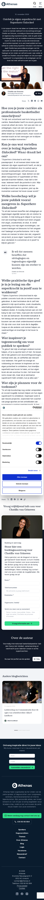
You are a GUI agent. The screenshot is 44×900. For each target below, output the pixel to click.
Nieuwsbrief (22, 854)
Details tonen (33, 470)
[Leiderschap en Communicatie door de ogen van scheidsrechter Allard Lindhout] (22, 692)
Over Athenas (22, 840)
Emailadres (9, 595)
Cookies (22, 888)
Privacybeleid (22, 886)
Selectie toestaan (22, 484)
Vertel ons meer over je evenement (17, 609)
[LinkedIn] (32, 101)
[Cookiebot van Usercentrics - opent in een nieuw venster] (33, 407)
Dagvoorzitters (22, 833)
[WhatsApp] (38, 101)
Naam (7, 580)
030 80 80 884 (23, 822)
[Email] (41, 101)
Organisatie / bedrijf (12, 602)
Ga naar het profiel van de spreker (17, 659)
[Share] (24, 500)
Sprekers (22, 830)
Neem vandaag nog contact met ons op (23, 816)
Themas (22, 837)
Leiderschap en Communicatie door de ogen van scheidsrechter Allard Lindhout (21, 713)
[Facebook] (35, 101)
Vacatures (22, 851)
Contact (22, 858)
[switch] (39, 449)
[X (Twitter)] (28, 101)
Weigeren (22, 490)
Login (22, 847)
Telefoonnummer (11, 587)
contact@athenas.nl (22, 881)
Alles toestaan (22, 477)
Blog (22, 844)
